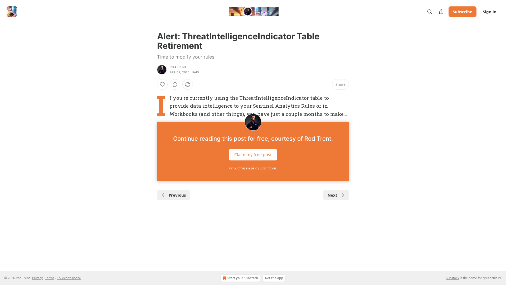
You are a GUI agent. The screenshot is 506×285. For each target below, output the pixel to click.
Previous (177, 195)
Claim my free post (253, 155)
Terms (49, 278)
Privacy (37, 278)
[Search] (429, 11)
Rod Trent (178, 67)
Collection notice (69, 278)
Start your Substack (242, 278)
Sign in (490, 11)
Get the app (274, 278)
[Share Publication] (441, 11)
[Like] (162, 84)
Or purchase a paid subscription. (253, 168)
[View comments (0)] (175, 84)
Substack (452, 278)
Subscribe (462, 11)
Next (332, 195)
